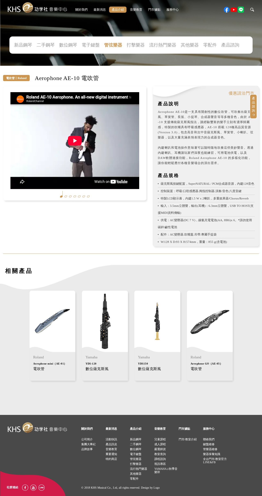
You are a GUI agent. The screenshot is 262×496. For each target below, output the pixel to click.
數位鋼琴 (68, 45)
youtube (234, 10)
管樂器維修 (210, 449)
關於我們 (81, 9)
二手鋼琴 (46, 45)
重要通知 (111, 454)
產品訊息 (111, 444)
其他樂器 (190, 45)
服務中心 (172, 9)
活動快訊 (111, 439)
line (241, 10)
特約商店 (111, 459)
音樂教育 (136, 9)
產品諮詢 (230, 45)
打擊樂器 (136, 45)
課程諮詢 (160, 459)
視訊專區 (160, 463)
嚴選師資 (160, 449)
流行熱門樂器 (162, 45)
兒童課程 (160, 439)
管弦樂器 (113, 45)
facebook (227, 10)
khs (37, 7)
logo (37, 427)
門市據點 (154, 9)
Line (41, 487)
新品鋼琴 (23, 45)
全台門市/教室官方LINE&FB (215, 460)
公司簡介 (87, 439)
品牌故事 (87, 449)
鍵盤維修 (209, 444)
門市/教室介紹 (188, 439)
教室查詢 (160, 454)
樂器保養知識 (211, 454)
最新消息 (100, 9)
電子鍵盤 (91, 45)
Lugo (157, 487)
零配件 (210, 45)
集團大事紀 (88, 444)
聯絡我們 (209, 439)
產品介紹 (118, 9)
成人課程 (160, 444)
